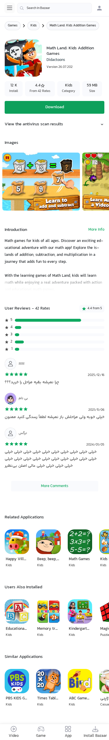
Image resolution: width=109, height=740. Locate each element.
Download (54, 107)
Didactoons (56, 60)
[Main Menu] (9, 8)
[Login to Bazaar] (99, 8)
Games (12, 25)
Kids (34, 25)
